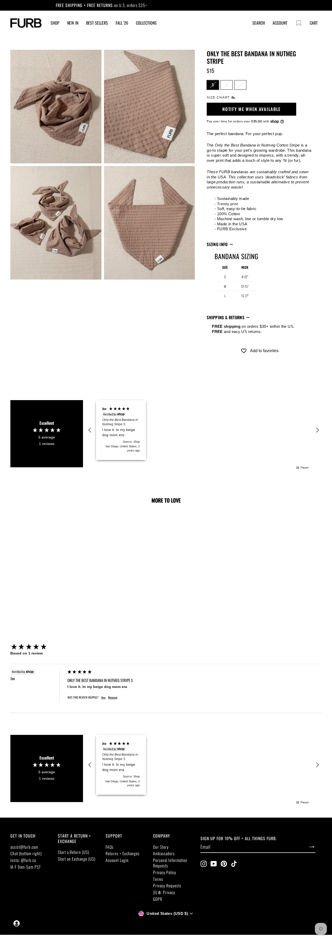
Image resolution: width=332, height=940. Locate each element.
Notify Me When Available (251, 109)
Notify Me (40, 592)
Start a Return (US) (73, 852)
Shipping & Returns (225, 317)
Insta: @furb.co (23, 860)
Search (258, 23)
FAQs (110, 847)
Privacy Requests (167, 885)
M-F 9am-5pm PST (25, 867)
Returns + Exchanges (123, 853)
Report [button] (112, 697)
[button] (90, 430)
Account (280, 23)
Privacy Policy (164, 872)
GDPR (157, 899)
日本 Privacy (164, 892)
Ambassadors (164, 853)
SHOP (55, 23)
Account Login (117, 860)
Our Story (161, 847)
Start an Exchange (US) (76, 859)
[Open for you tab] (16, 923)
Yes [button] (103, 697)
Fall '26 (122, 23)
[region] (203, 430)
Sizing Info (217, 244)
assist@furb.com (24, 847)
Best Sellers (97, 23)
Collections (146, 23)
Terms (158, 879)
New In (72, 23)
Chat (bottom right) (26, 853)
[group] (37, 647)
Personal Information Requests (170, 863)
